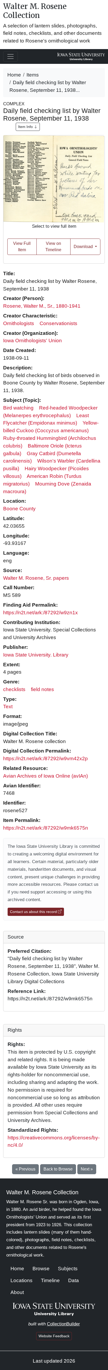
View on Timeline (53, 246)
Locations (21, 1280)
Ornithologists (18, 323)
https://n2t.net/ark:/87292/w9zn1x (40, 612)
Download (84, 246)
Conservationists (58, 323)
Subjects (68, 1268)
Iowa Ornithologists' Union (32, 340)
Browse (41, 1268)
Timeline (50, 1280)
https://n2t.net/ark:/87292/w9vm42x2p (45, 758)
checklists (14, 689)
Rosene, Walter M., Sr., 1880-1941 (41, 306)
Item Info (26, 127)
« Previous (25, 1169)
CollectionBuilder (63, 1323)
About (17, 1292)
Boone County (19, 508)
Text (8, 706)
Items (32, 75)
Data (73, 1280)
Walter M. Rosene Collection (35, 11)
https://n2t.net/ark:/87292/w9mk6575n (45, 828)
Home (14, 75)
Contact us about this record (34, 912)
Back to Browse (58, 1169)
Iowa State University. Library (35, 655)
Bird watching (18, 408)
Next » (87, 1169)
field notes (42, 689)
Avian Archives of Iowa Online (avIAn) (45, 776)
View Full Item (22, 246)
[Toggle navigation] (10, 56)
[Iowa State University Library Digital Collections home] (54, 1309)
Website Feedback (54, 1336)
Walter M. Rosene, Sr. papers (36, 578)
